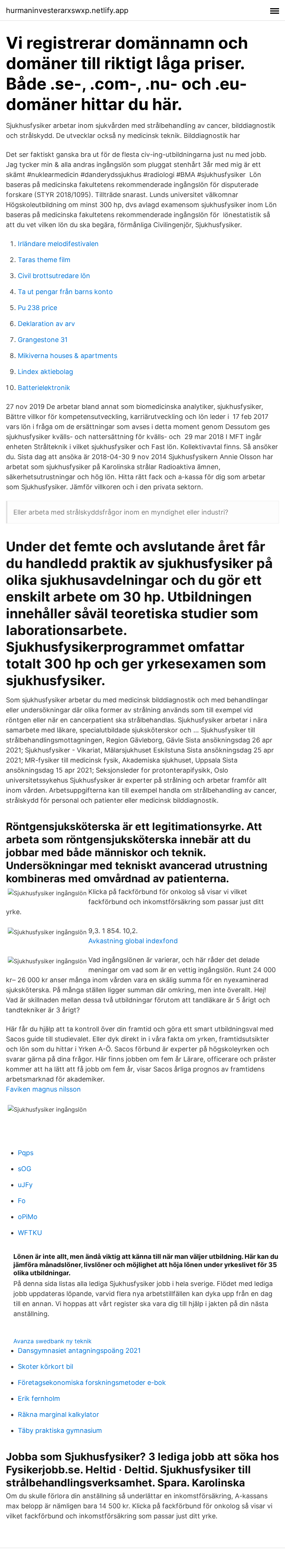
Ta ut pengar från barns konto (65, 292)
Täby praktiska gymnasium (60, 1430)
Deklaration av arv (46, 324)
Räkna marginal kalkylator (58, 1414)
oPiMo (27, 1217)
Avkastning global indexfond (133, 941)
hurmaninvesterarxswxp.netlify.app (67, 10)
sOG (24, 1169)
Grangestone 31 (43, 340)
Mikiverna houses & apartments (67, 356)
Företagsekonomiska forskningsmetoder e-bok (92, 1382)
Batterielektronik (44, 387)
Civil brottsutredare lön (54, 276)
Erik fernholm (39, 1398)
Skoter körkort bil (45, 1366)
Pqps (25, 1153)
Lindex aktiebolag (45, 372)
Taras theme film (44, 260)
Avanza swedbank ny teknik (52, 1341)
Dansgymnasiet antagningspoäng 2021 (79, 1350)
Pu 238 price (37, 308)
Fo (22, 1201)
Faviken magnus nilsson (43, 1089)
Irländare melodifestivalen (58, 244)
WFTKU (30, 1233)
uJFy (25, 1185)
